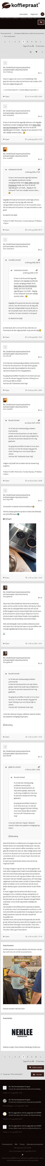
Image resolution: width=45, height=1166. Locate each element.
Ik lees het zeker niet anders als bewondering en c (25, 1115)
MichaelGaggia (8, 1106)
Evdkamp (10, 72)
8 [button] (27, 42)
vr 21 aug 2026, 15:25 (15, 1093)
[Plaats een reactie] (41, 22)
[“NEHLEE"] (22, 1044)
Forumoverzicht (6, 33)
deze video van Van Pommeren (25, 286)
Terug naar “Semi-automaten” (13, 1074)
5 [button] (15, 42)
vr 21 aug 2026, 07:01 (15, 1132)
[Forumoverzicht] (21, 5)
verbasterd (10, 115)
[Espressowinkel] (22, 1003)
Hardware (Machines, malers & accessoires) (29, 33)
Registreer (34, 14)
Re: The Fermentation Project (19, 1086)
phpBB (12, 1158)
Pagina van (28, 46)
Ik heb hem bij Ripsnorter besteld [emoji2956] (25, 1102)
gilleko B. (10, 596)
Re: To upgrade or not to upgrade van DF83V (25, 1113)
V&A (16, 1144)
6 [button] (19, 42)
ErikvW (5, 1119)
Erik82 (5, 1093)
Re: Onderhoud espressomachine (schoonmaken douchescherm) (16, 68)
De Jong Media (33, 1160)
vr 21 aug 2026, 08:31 (15, 1119)
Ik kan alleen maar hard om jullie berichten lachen (25, 1128)
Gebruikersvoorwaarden (35, 1144)
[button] (5, 42)
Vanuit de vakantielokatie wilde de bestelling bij (25, 1089)
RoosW (9, 356)
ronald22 (10, 158)
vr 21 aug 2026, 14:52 (21, 1106)
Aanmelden (24, 14)
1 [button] (9, 42)
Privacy (22, 1144)
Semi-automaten (9, 36)
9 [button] (31, 42)
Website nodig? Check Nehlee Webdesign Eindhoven (21, 1047)
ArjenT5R (10, 499)
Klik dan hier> (20, 1009)
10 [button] (36, 42)
